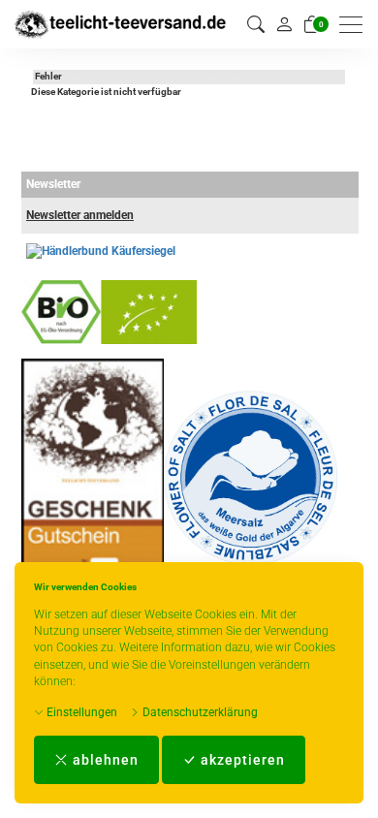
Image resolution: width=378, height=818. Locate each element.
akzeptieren (241, 760)
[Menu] (355, 25)
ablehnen (104, 760)
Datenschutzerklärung (199, 712)
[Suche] (255, 25)
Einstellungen (80, 712)
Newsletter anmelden (80, 215)
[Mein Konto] (284, 24)
